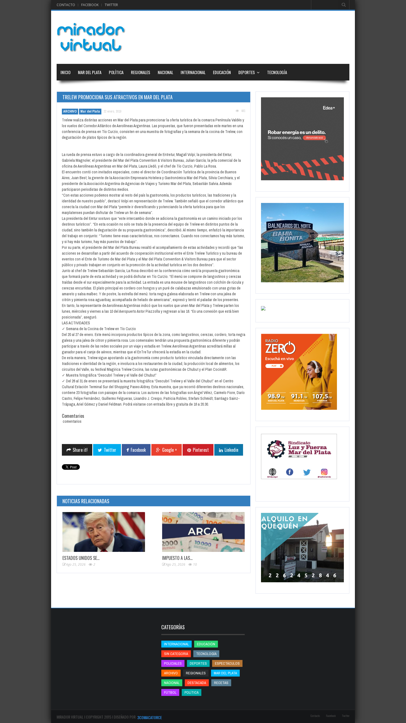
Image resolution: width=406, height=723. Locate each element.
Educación (222, 72)
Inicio (65, 72)
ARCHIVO (70, 111)
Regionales (140, 72)
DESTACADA (197, 682)
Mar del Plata (89, 72)
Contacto (66, 4)
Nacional (165, 72)
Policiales (173, 663)
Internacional (193, 72)
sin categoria (176, 653)
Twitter (111, 4)
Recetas (221, 682)
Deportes (246, 72)
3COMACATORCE (149, 717)
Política (116, 72)
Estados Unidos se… (80, 558)
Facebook (90, 4)
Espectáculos (227, 663)
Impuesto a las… (177, 558)
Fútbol (170, 692)
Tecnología (277, 72)
